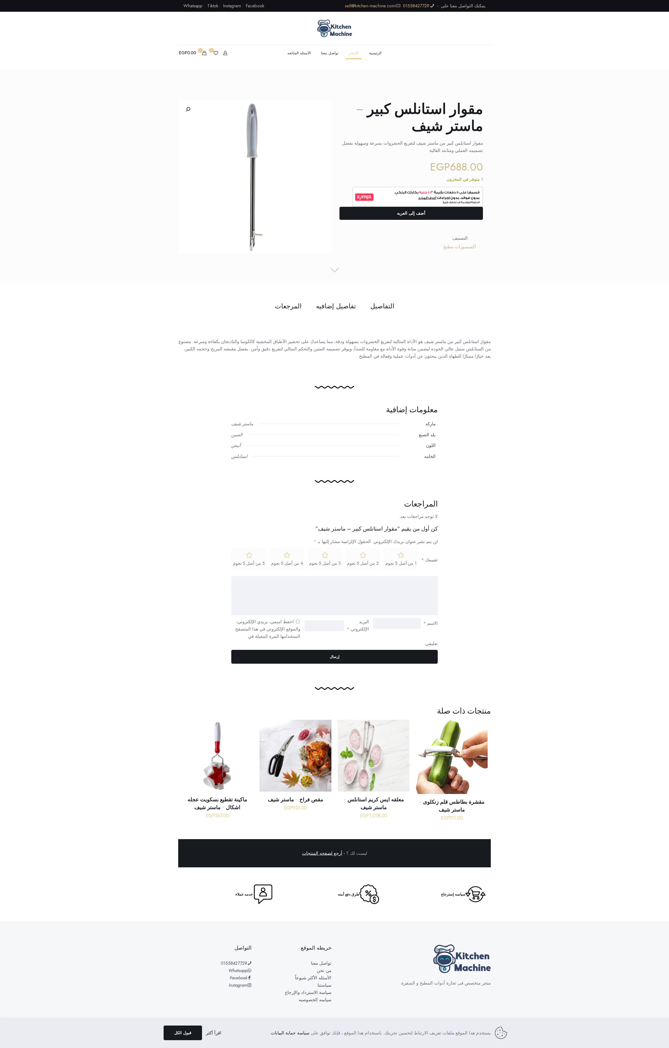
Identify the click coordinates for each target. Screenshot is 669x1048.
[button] (187, 109)
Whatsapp (193, 6)
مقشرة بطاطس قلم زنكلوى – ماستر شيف (452, 806)
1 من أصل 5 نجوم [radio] (401, 563)
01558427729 (416, 6)
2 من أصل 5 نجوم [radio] (363, 563)
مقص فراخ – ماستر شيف (295, 799)
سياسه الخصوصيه (315, 1000)
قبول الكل (182, 1033)
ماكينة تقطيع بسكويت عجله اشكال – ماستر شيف (217, 803)
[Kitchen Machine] (334, 28)
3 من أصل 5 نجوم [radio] (325, 563)
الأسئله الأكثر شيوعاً (313, 978)
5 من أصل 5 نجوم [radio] (249, 563)
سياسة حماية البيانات (289, 1033)
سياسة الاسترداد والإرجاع (308, 992)
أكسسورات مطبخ (459, 247)
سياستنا (324, 985)
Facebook (255, 6)
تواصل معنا (321, 963)
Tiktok (212, 6)
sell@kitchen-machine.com (370, 6)
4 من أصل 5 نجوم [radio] (287, 563)
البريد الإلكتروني (358, 625)
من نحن (324, 970)
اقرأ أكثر (213, 1033)
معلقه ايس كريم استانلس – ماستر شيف (373, 803)
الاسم (430, 623)
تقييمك (429, 560)
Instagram (232, 6)
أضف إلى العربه (411, 213)
